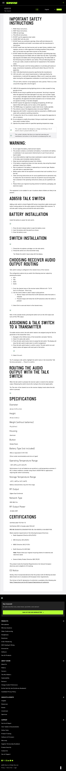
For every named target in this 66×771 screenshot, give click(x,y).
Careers (3, 671)
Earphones (4, 638)
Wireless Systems (6, 628)
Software (4, 652)
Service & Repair (6, 723)
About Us (4, 664)
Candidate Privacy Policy (8, 692)
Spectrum (4, 714)
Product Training (6, 734)
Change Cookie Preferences (9, 685)
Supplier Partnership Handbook (10, 744)
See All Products (6, 655)
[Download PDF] (59, 9)
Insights (3, 701)
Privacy (3, 767)
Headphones (5, 635)
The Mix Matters (6, 674)
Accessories (4, 648)
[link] (11, 3)
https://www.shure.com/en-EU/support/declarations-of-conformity (29, 582)
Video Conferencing (7, 631)
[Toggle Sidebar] (37, 9)
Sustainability (5, 678)
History (3, 668)
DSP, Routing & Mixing (7, 645)
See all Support (5, 754)
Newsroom (4, 704)
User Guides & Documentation (10, 727)
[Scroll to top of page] (60, 767)
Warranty (4, 740)
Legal (15, 767)
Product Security (6, 747)
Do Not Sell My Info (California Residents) (13, 688)
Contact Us (4, 751)
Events (3, 707)
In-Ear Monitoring (6, 642)
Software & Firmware (7, 737)
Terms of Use (9, 767)
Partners (4, 681)
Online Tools (5, 730)
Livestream (4, 711)
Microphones (5, 624)
